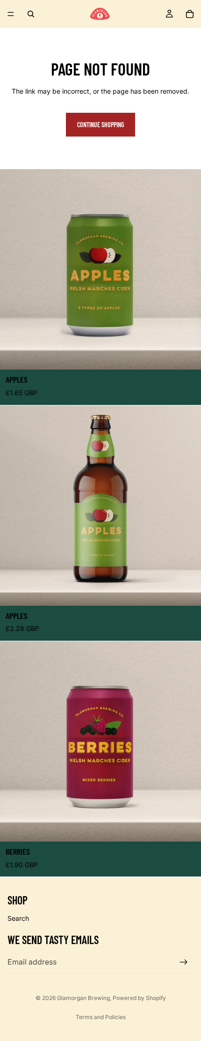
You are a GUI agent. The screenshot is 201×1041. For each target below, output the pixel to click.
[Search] (31, 14)
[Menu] (11, 14)
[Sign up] (184, 962)
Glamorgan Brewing (83, 997)
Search (18, 918)
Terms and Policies (101, 1017)
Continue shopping (100, 125)
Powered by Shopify (139, 997)
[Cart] (189, 14)
